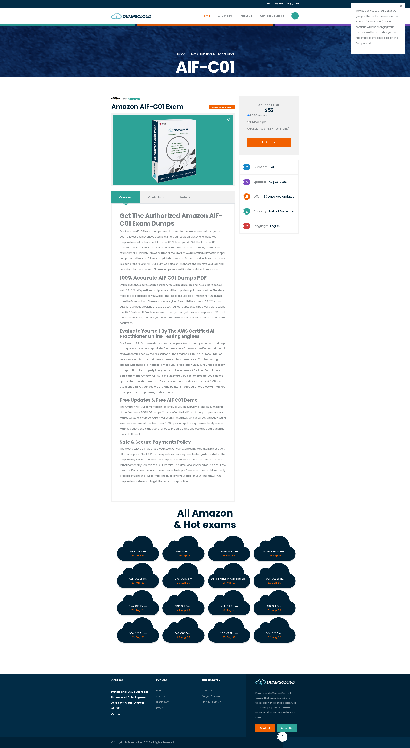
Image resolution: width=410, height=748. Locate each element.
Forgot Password (212, 696)
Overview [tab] (125, 197)
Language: (266, 226)
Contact (207, 690)
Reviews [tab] (185, 197)
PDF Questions (259, 115)
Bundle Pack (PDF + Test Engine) (269, 129)
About (159, 690)
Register (278, 3)
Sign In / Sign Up (211, 702)
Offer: (273, 196)
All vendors (225, 16)
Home (206, 16)
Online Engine (258, 122)
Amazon (134, 99)
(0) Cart (294, 3)
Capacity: (273, 211)
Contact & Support (272, 16)
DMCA (159, 707)
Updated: (270, 182)
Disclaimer (162, 702)
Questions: (264, 167)
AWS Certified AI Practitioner (212, 54)
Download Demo (222, 107)
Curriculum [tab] (155, 197)
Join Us (160, 696)
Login (267, 3)
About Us (246, 16)
